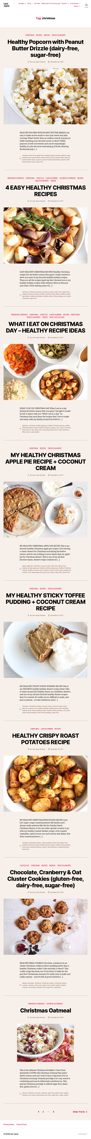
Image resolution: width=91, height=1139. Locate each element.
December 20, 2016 (56, 892)
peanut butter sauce (28, 160)
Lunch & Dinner (52, 178)
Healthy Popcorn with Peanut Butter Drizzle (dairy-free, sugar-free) (45, 48)
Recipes (21, 3)
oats (44, 987)
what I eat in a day (28, 430)
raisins (52, 572)
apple (24, 566)
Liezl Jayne (6, 5)
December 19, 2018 (56, 62)
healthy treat (26, 157)
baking (24, 983)
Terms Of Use (21, 1124)
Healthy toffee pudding (54, 710)
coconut (37, 1093)
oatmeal (39, 987)
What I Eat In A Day (56, 317)
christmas (25, 155)
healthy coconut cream (35, 570)
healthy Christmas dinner (56, 425)
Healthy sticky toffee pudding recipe (34, 710)
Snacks (47, 35)
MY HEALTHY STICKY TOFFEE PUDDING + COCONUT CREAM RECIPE (45, 602)
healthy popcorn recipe (52, 155)
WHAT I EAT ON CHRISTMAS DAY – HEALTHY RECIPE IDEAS (45, 327)
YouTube (37, 3)
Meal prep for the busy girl (51, 3)
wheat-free (66, 572)
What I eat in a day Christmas (59, 430)
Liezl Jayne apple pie (35, 572)
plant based (40, 1095)
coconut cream (45, 566)
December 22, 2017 (56, 201)
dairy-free (32, 155)
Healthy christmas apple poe (49, 568)
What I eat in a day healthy (30, 432)
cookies (24, 985)
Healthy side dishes (36, 296)
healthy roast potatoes (63, 845)
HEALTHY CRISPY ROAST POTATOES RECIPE (45, 739)
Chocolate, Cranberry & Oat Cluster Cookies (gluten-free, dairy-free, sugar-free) (45, 879)
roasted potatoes (63, 847)
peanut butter (35, 157)
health (53, 985)
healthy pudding (43, 708)
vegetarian (57, 987)
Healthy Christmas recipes (30, 294)
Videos (53, 181)
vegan (61, 1095)
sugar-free (39, 162)
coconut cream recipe (59, 706)
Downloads (74, 3)
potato (44, 847)
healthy (24, 568)
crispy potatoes (47, 843)
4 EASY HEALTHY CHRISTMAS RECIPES (45, 190)
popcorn (39, 160)
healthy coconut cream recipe (53, 570)
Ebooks (64, 3)
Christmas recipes (48, 292)
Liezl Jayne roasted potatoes (31, 847)
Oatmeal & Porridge (67, 178)
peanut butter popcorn (62, 157)
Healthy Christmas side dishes (50, 294)
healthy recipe (65, 155)
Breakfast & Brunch (16, 178)
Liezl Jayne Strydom (38, 62)
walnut (66, 1095)
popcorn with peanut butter (51, 160)
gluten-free (40, 155)
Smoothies (75, 314)
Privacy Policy (9, 1124)
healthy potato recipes (47, 845)
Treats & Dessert (59, 35)
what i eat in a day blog (41, 430)
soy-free (48, 1095)
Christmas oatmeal (35, 292)
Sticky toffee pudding (44, 712)
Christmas (29, 35)
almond (24, 1093)
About (76, 6)
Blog (29, 3)
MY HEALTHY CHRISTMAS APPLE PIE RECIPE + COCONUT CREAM (45, 461)
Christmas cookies (48, 983)
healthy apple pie (41, 425)
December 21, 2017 (56, 475)
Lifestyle (40, 178)
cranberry (31, 985)
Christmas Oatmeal (45, 1010)
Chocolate (24, 865)
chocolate (30, 983)
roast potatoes (52, 847)
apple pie (25, 425)
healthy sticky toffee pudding (53, 296)
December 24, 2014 (56, 1017)
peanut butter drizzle (48, 157)
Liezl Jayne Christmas (63, 428)
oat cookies (32, 987)
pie (48, 572)
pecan (44, 572)
